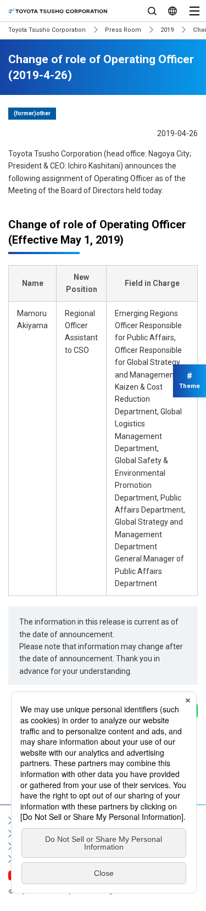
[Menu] (194, 10)
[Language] (172, 10)
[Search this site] (152, 10)
